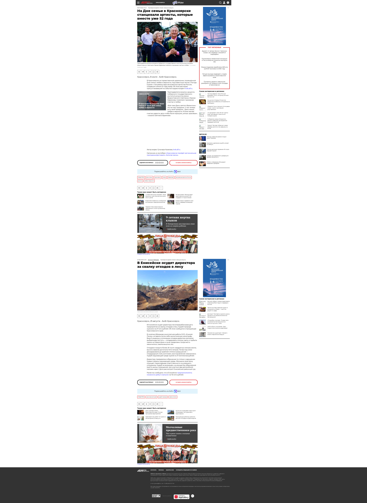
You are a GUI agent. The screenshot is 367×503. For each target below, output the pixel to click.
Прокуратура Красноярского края (147, 311)
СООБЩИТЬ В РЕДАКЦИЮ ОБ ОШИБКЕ (186, 470)
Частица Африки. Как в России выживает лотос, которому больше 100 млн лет (217, 95)
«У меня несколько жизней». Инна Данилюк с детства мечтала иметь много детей (155, 196)
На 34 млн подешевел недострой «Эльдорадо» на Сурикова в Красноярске (186, 412)
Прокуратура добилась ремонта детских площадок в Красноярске (186, 417)
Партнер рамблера (167, 495)
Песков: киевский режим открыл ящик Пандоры (216, 137)
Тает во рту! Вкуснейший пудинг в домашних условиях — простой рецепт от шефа (217, 309)
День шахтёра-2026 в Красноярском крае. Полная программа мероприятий (153, 412)
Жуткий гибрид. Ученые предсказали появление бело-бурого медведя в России (218, 303)
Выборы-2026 (170, 470)
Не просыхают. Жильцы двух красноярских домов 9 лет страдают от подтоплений (184, 196)
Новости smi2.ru (143, 254)
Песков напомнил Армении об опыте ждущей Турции (218, 150)
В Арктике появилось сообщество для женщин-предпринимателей (155, 201)
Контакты (153, 470)
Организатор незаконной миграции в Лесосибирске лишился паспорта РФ (214, 60)
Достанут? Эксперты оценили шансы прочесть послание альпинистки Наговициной (218, 315)
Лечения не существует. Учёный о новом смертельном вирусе (217, 333)
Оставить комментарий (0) (183, 162)
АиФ (145, 67)
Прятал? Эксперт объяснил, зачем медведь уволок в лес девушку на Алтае (217, 127)
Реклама (161, 470)
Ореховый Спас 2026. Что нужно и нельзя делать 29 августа (155, 417)
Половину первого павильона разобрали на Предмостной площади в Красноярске (214, 83)
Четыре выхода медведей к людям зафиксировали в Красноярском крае (214, 75)
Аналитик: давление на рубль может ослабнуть (218, 143)
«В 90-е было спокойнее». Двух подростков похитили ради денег (217, 327)
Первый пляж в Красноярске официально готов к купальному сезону (155, 208)
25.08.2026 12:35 (141, 259)
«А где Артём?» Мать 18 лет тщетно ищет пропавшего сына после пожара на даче (217, 114)
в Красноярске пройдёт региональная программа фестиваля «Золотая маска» (171, 154)
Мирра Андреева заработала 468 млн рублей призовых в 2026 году (214, 68)
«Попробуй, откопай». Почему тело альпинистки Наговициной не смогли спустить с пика (218, 322)
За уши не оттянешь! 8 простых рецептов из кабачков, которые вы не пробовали (218, 101)
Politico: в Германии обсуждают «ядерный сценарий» (216, 162)
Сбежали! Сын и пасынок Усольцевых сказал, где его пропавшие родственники (218, 108)
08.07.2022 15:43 (142, 8)
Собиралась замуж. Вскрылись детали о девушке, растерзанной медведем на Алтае (217, 120)
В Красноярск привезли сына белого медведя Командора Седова (184, 202)
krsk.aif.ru (188, 88)
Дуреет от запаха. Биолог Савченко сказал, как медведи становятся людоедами (214, 52)
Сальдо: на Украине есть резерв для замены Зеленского (217, 156)
